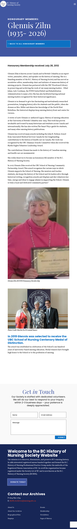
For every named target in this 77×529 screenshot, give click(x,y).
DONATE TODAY (18, 482)
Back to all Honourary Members (27, 44)
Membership (44, 511)
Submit (61, 437)
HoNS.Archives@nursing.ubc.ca (23, 501)
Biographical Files (14, 515)
